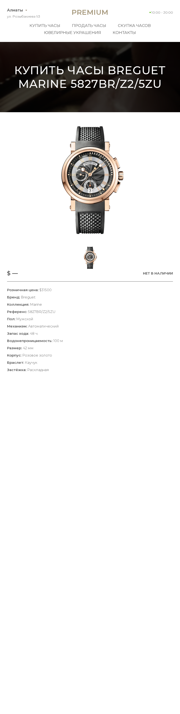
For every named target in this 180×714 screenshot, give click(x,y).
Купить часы (45, 25)
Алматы (15, 10)
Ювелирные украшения (72, 32)
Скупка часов (134, 25)
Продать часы (89, 25)
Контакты (124, 32)
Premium (89, 12)
